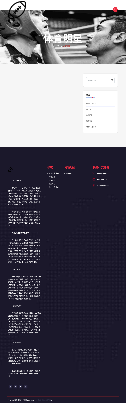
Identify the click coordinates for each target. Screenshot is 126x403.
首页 (57, 46)
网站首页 (45, 9)
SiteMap (69, 173)
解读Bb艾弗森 (57, 9)
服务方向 (88, 9)
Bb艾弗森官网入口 (44, 400)
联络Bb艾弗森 (100, 9)
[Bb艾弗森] (17, 10)
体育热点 (68, 9)
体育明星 (78, 9)
